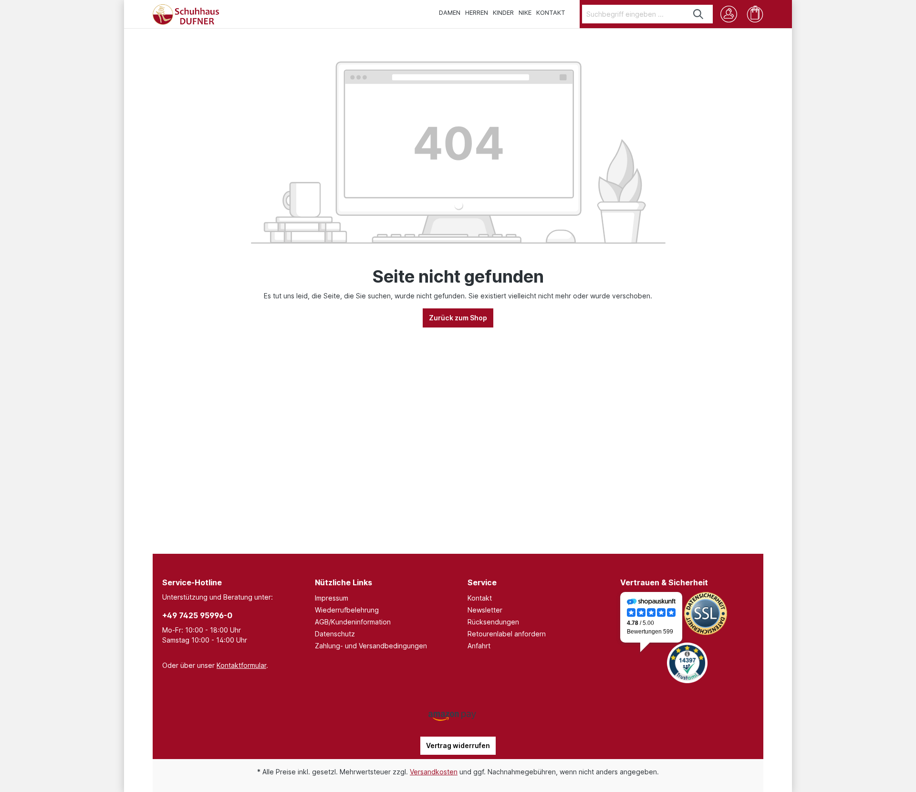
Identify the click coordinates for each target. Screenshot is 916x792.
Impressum (331, 598)
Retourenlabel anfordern (507, 634)
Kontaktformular (241, 665)
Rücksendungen (493, 622)
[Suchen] (699, 14)
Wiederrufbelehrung (347, 610)
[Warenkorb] (755, 14)
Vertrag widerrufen (458, 745)
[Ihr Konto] (728, 14)
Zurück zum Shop (458, 318)
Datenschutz (335, 634)
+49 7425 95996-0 (197, 615)
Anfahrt (479, 646)
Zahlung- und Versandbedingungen (371, 646)
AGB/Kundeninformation (353, 622)
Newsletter (485, 610)
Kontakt (480, 598)
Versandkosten (434, 772)
